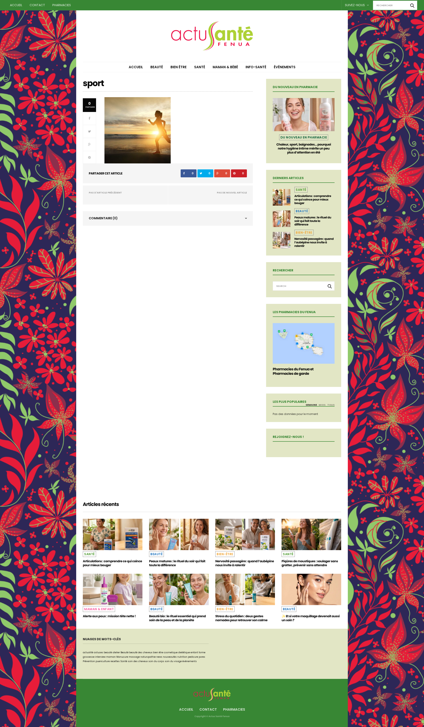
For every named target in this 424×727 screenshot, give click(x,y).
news (159, 657)
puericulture (103, 661)
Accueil (16, 5)
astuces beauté (103, 652)
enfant (194, 652)
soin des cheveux (138, 661)
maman (111, 657)
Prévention (89, 661)
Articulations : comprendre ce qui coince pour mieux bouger (312, 199)
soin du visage (173, 661)
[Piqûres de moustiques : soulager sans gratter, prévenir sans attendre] (311, 534)
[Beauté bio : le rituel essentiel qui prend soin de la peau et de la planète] (179, 589)
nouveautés (170, 657)
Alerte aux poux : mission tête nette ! (109, 616)
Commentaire (103, 218)
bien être (158, 652)
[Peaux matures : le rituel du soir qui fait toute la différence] (281, 218)
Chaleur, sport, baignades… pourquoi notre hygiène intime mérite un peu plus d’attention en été (303, 148)
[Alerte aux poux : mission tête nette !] (112, 589)
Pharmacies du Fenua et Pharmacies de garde (293, 371)
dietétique (184, 652)
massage (134, 657)
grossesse (89, 657)
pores (202, 657)
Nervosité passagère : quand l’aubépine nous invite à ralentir (313, 242)
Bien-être (304, 232)
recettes (115, 661)
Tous (331, 404)
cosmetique (171, 652)
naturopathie (148, 657)
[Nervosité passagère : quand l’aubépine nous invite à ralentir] (281, 240)
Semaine (311, 404)
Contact (37, 5)
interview (100, 657)
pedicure (193, 657)
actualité (88, 652)
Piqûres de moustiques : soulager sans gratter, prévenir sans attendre (310, 563)
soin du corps (156, 661)
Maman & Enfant (99, 609)
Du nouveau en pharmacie (303, 137)
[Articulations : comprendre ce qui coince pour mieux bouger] (281, 197)
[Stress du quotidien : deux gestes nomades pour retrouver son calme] (245, 589)
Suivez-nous (355, 5)
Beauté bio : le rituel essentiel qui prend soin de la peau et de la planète (177, 618)
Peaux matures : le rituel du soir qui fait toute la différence (312, 221)
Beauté (156, 67)
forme (202, 652)
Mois (322, 404)
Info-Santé (256, 67)
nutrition (182, 657)
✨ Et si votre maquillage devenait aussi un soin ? (311, 618)
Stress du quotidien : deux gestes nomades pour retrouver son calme (241, 618)
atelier (116, 652)
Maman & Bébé (225, 67)
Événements (284, 67)
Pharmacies (61, 5)
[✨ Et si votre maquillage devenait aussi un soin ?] (311, 589)
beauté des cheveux (140, 652)
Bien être (178, 67)
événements (189, 661)
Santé (199, 67)
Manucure (122, 657)
